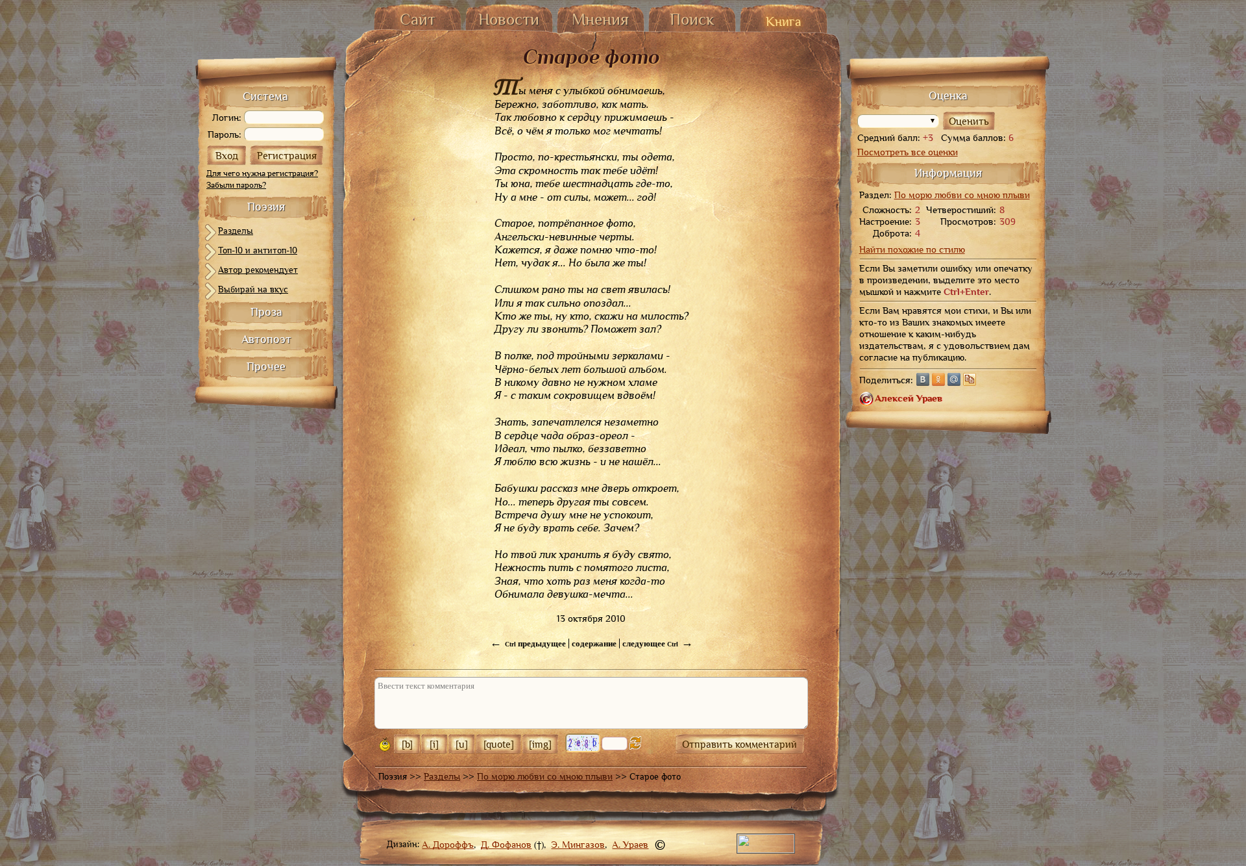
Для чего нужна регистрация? (262, 173)
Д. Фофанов (506, 844)
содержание (594, 643)
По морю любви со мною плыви (545, 776)
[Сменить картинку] (635, 743)
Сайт (417, 19)
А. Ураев (630, 844)
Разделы (235, 230)
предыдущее (528, 643)
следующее (657, 643)
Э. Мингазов (578, 844)
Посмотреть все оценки (907, 152)
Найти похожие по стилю (912, 249)
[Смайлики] (384, 744)
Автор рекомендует (258, 269)
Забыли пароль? (236, 185)
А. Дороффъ (448, 844)
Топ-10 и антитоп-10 (257, 250)
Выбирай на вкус (253, 289)
